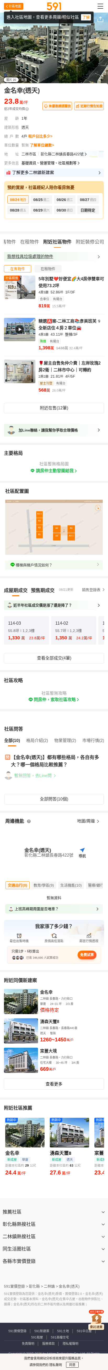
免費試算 (87, 955)
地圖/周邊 (86, 821)
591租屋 (37, 1337)
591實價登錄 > (16, 1286)
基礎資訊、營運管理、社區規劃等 (49, 163)
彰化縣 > (36, 1286)
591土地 (63, 1331)
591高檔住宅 (60, 1337)
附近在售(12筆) (54, 408)
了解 (86, 17)
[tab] (17, 268)
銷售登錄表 (91, 590)
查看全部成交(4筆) (54, 658)
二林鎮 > (51, 1286)
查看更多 (54, 1084)
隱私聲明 (55, 1365)
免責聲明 (28, 1344)
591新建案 (41, 1331)
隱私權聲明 (70, 1344)
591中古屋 (84, 1331)
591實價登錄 (17, 1331)
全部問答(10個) (54, 799)
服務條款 (48, 1344)
